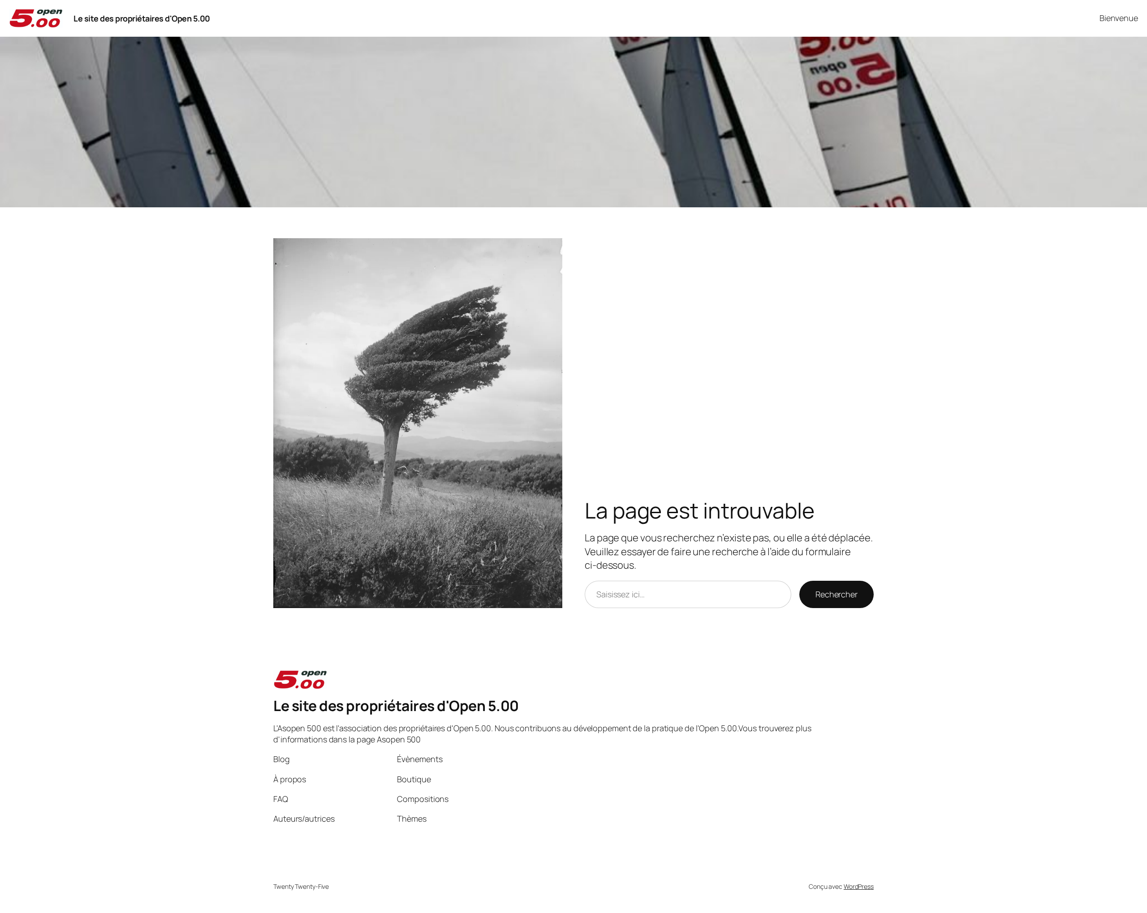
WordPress (859, 886)
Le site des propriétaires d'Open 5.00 (141, 18)
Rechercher (836, 594)
